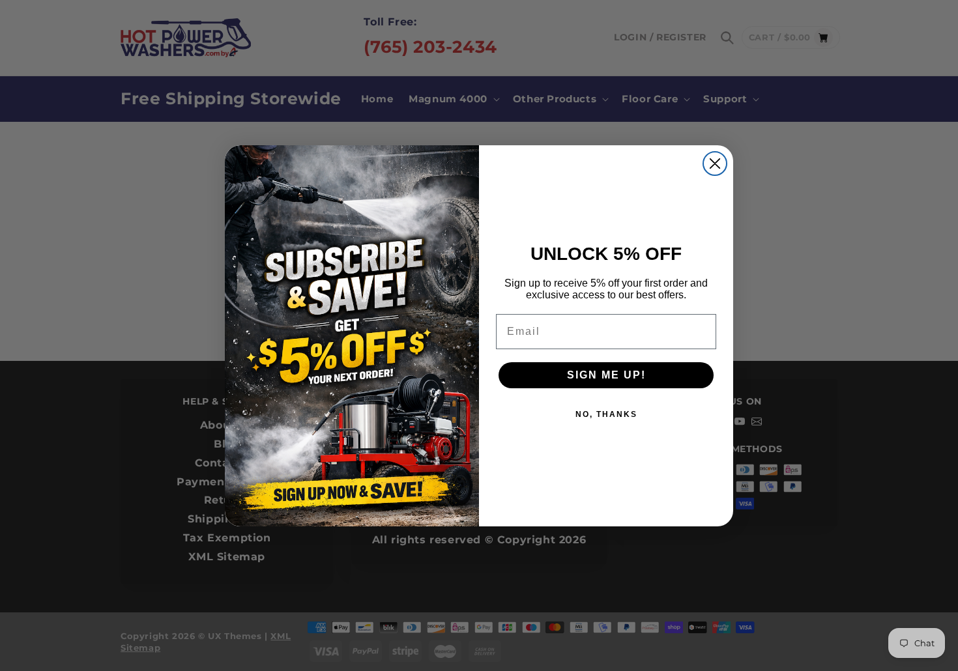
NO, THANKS (606, 414)
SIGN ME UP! (606, 374)
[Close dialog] (715, 163)
